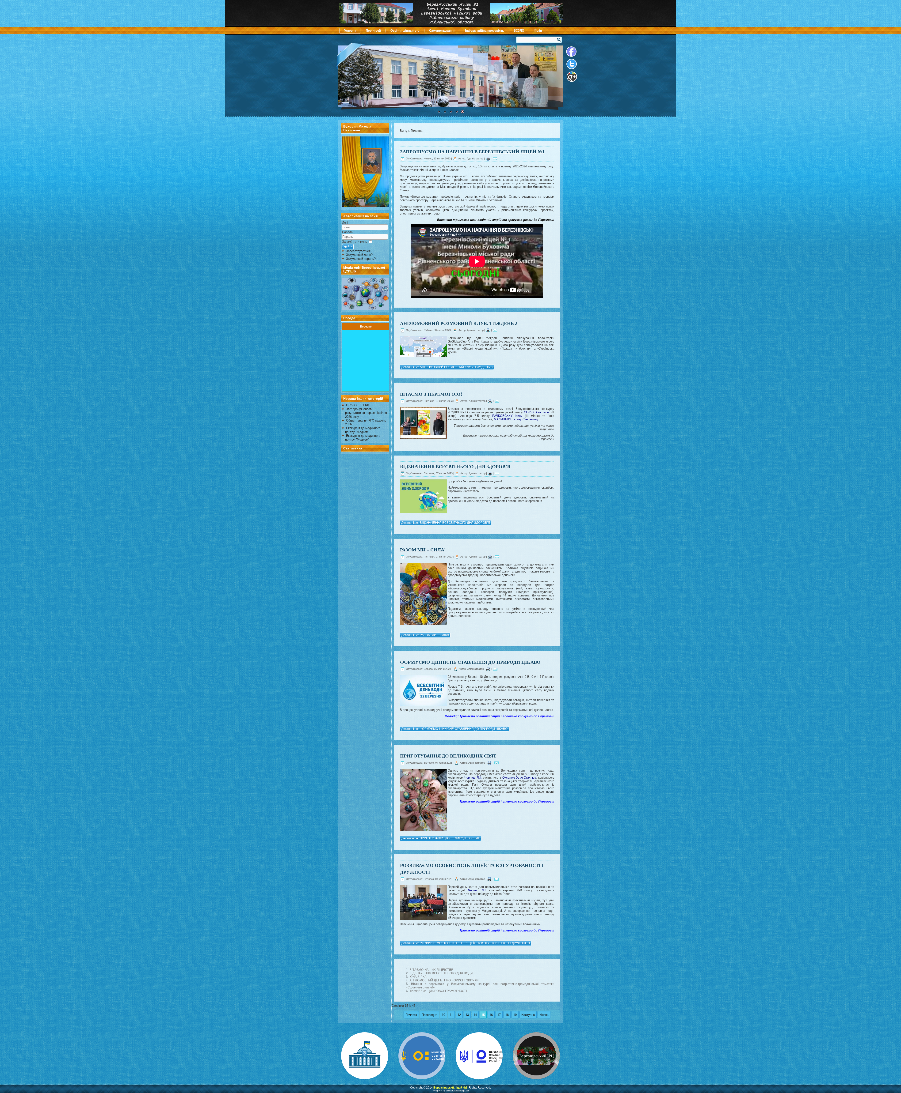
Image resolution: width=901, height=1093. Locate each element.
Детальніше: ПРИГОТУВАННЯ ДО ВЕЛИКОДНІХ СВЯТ (440, 838)
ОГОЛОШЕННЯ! (357, 405)
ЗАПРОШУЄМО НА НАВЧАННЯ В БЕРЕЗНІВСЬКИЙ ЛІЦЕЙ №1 (472, 151)
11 (451, 1015)
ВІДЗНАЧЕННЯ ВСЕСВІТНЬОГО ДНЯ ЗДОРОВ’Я (455, 466)
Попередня (429, 1015)
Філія (538, 30)
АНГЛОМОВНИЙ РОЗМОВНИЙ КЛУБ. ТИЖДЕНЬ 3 (458, 323)
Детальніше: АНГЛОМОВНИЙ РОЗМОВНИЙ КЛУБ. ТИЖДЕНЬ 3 (446, 367)
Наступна (528, 1015)
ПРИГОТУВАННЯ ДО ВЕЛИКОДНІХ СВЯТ (448, 755)
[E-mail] (494, 158)
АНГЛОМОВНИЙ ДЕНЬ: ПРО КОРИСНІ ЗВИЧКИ (443, 980)
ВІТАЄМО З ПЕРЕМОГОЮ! (431, 394)
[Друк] (487, 158)
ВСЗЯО (519, 30)
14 (475, 1015)
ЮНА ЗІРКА (418, 977)
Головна (350, 30)
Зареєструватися (358, 251)
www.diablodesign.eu (457, 1090)
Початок (411, 1015)
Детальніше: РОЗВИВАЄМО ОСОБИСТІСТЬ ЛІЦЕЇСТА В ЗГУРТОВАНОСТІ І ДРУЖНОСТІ (465, 943)
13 (467, 1015)
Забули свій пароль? (361, 258)
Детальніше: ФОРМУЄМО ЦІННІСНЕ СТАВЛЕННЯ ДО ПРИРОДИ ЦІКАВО (454, 729)
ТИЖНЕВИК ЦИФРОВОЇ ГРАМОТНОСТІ (438, 991)
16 (491, 1015)
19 (515, 1015)
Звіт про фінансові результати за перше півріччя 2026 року (366, 412)
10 (443, 1015)
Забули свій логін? (359, 254)
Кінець (544, 1015)
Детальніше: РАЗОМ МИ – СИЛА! (425, 635)
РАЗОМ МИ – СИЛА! (423, 549)
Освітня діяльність (405, 30)
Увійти (348, 246)
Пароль (347, 232)
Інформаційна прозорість (484, 30)
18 (507, 1015)
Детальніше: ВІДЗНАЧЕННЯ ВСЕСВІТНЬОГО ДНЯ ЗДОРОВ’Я (445, 522)
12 (459, 1015)
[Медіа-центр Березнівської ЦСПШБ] (365, 294)
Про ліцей (373, 30)
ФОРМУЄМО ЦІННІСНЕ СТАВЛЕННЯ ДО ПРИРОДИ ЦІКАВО (470, 662)
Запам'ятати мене (354, 241)
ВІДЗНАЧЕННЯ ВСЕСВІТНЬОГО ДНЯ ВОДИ (441, 973)
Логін (345, 222)
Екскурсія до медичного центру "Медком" (362, 429)
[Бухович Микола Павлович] (365, 206)
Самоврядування (442, 30)
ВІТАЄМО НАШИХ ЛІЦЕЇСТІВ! (431, 970)
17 (499, 1015)
